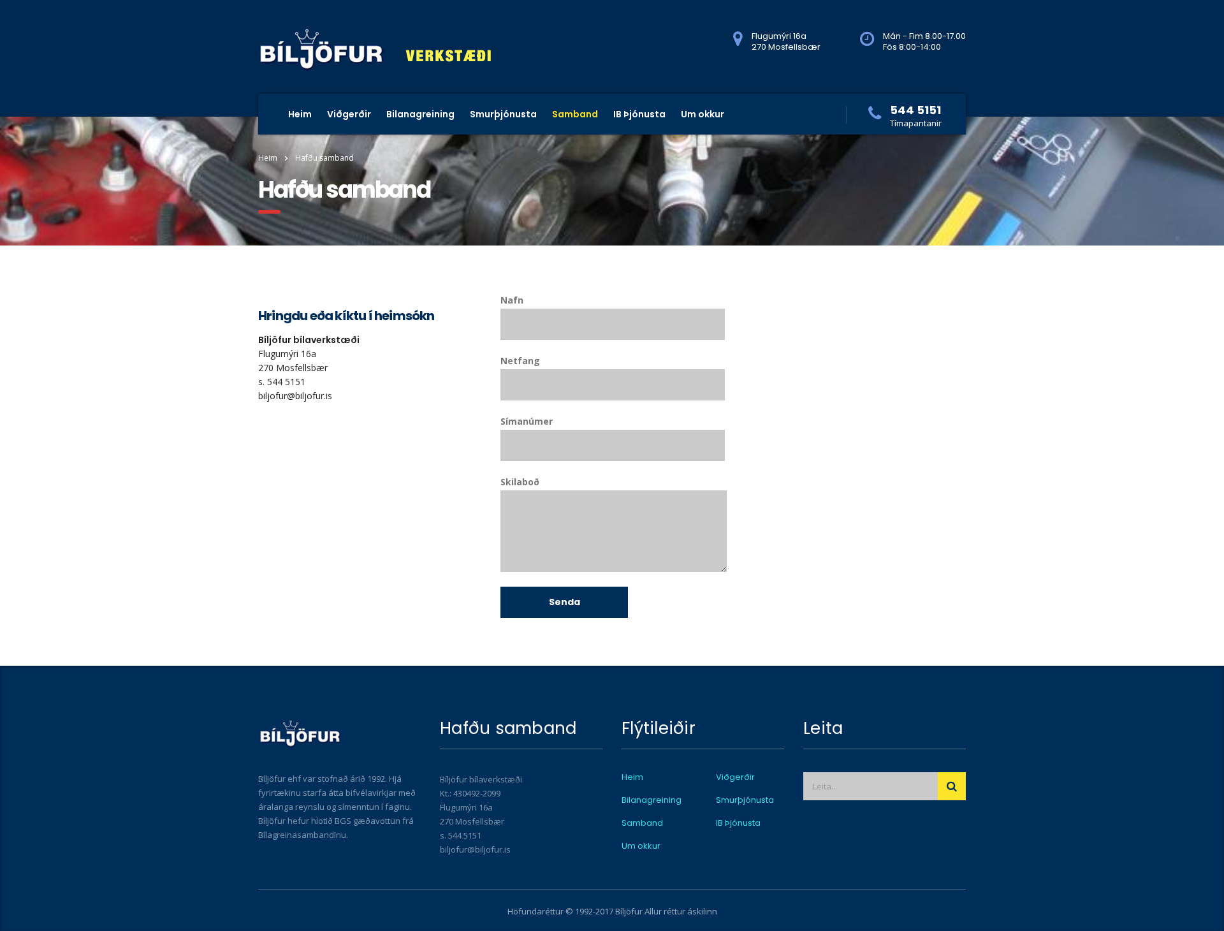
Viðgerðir (349, 114)
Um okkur (702, 114)
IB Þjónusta (639, 114)
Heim (300, 114)
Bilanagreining (420, 114)
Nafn (511, 300)
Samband (575, 114)
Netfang (520, 361)
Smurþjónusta (503, 114)
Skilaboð (519, 482)
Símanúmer (526, 421)
